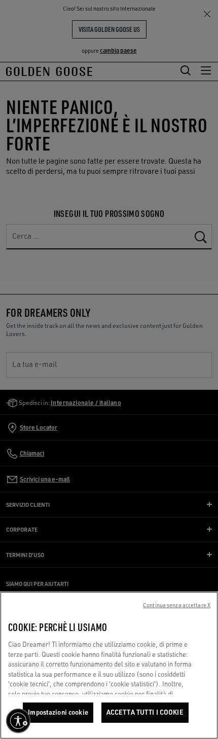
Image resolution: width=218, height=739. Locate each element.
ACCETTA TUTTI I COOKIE (145, 712)
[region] (109, 665)
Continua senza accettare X (176, 605)
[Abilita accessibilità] (18, 721)
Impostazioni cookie (58, 712)
